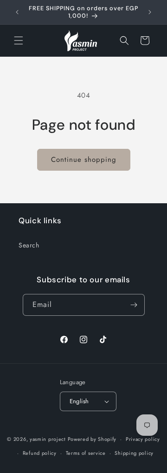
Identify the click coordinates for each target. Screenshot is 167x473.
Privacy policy (143, 439)
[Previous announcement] (17, 12)
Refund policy (40, 453)
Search (29, 245)
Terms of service (86, 453)
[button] (18, 40)
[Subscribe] (134, 305)
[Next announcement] (150, 12)
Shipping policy (134, 453)
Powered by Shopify (92, 439)
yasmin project (48, 439)
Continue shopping (83, 159)
